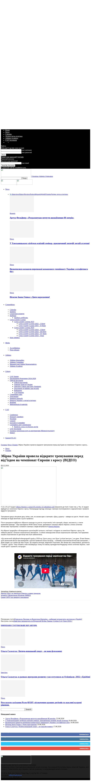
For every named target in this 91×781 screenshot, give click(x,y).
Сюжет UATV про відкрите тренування (15, 597)
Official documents (16, 380)
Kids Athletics (15, 338)
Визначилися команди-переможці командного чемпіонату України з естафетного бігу (37, 722)
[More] (44, 608)
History (21, 194)
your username (26, 150)
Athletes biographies (17, 360)
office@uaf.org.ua (15, 775)
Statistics (13, 312)
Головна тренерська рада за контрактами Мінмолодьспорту (32, 431)
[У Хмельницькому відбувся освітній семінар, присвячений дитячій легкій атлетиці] (22, 237)
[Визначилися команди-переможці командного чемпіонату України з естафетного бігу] (22, 263)
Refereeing (18, 390)
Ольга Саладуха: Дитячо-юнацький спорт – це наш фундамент (31, 651)
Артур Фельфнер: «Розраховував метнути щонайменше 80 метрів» (42, 218)
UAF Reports (19, 392)
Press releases (14, 350)
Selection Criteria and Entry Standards (27, 386)
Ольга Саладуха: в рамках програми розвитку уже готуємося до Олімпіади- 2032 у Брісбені (45, 677)
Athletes (8, 355)
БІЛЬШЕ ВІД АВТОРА (27, 625)
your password (26, 152)
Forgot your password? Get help (12, 157)
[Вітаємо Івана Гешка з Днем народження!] (22, 291)
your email (25, 163)
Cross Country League (18, 320)
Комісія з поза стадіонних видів (26, 427)
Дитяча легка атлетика (13, 136)
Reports (38, 194)
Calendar (8, 134)
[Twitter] (12, 609)
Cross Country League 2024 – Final (31, 336)
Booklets (13, 402)
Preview (27, 194)
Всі (11, 194)
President (13, 419)
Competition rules (16, 394)
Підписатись (84, 739)
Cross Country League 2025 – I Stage (32, 324)
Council (12, 421)
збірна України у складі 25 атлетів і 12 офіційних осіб (35, 507)
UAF (7, 410)
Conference (14, 415)
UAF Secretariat (11, 140)
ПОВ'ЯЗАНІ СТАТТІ (9, 625)
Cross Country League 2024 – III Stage (32, 332)
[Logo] (9, 184)
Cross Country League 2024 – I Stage (32, 330)
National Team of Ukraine (23, 384)
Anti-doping (14, 396)
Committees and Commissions (20, 425)
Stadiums (13, 316)
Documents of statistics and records (26, 388)
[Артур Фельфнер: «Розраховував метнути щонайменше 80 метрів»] (22, 211)
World (43, 194)
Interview (15, 194)
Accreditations (15, 348)
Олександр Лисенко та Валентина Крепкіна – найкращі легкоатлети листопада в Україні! (48, 619)
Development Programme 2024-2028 (23, 378)
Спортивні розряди (17, 314)
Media (7, 343)
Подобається (84, 734)
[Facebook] (4, 609)
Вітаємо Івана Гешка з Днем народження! (30, 297)
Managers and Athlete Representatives (23, 364)
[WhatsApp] (20, 609)
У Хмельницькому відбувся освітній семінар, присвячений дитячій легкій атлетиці (49, 243)
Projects (32, 194)
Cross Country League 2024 (24, 328)
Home (7, 130)
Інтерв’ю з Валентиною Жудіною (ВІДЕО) (16, 595)
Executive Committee (17, 423)
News (7, 132)
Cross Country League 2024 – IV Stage (32, 334)
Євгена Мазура (53, 526)
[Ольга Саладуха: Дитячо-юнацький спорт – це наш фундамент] (13, 645)
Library (8, 371)
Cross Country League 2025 (24, 322)
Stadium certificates (21, 318)
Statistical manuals (16, 398)
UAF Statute (14, 376)
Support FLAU (10, 438)
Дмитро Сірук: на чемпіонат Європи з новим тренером (21, 593)
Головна (4, 445)
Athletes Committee (17, 362)
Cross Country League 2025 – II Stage (32, 326)
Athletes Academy (11, 138)
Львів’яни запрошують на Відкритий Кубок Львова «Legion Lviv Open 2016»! (42, 621)
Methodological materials (18, 404)
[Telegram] (36, 609)
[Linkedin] (28, 609)
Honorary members (16, 417)
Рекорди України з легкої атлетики (23, 400)
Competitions (10, 305)
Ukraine (48, 194)
